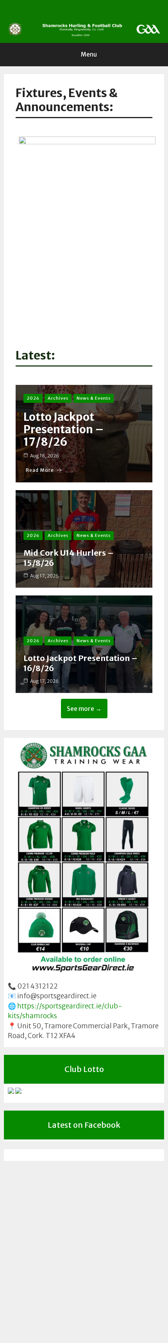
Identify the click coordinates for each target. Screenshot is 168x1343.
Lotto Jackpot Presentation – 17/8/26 (63, 429)
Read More (40, 470)
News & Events (94, 398)
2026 (33, 398)
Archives (58, 398)
